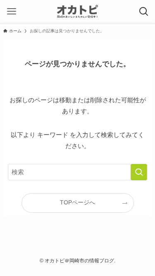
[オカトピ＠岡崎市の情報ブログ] (77, 11)
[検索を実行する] (139, 172)
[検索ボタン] (143, 11)
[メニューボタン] (11, 11)
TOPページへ (77, 202)
